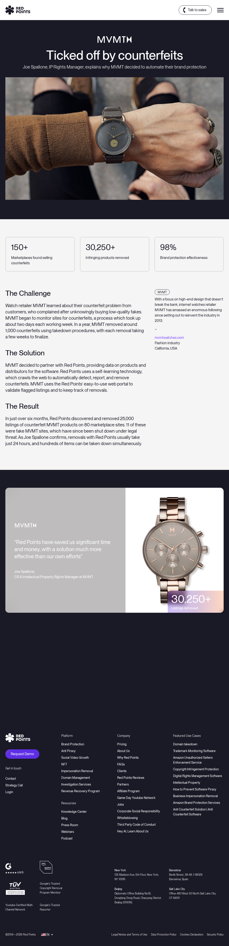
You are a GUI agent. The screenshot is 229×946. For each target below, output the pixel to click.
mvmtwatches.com (169, 337)
